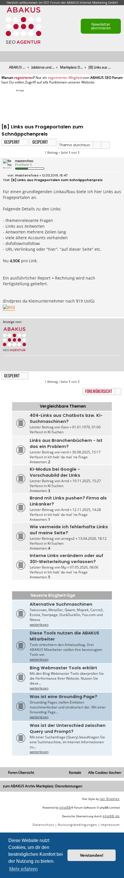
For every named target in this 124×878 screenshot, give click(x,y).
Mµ (63, 567)
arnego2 (68, 538)
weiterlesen (39, 624)
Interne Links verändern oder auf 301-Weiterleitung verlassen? (66, 559)
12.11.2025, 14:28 (86, 509)
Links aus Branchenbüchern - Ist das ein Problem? (66, 443)
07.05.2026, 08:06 (84, 567)
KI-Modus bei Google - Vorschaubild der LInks (55, 472)
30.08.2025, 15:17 (86, 452)
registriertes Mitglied (65, 77)
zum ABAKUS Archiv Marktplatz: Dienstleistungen (42, 786)
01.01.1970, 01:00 (86, 427)
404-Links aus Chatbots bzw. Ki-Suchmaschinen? (66, 418)
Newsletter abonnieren (101, 26)
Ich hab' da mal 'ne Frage (68, 457)
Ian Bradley (110, 799)
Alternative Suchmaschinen (61, 604)
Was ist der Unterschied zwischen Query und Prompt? (68, 728)
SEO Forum (51, 2)
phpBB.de (111, 816)
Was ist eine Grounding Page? (63, 697)
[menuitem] (120, 57)
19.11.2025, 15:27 (86, 480)
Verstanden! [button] (92, 855)
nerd (65, 452)
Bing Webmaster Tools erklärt (63, 668)
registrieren (23, 77)
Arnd (65, 480)
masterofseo (24, 161)
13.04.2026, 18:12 (92, 538)
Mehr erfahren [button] (23, 868)
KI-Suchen (55, 432)
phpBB (65, 807)
